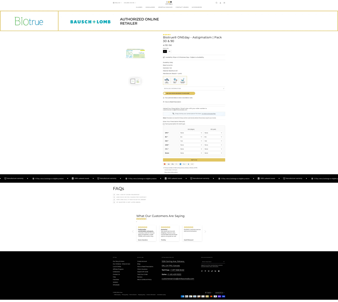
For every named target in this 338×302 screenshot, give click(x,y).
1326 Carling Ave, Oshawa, (173, 261)
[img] (170, 219)
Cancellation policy (161, 294)
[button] (216, 2)
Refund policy (117, 294)
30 (165, 51)
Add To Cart (194, 160)
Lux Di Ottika (117, 266)
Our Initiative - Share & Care (121, 264)
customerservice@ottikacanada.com (178, 279)
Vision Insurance (142, 269)
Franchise (116, 279)
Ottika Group (119, 292)
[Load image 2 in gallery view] (138, 81)
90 (170, 51)
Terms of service (133, 294)
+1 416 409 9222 (174, 274)
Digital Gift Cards (142, 271)
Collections (116, 271)
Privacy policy (125, 294)
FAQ (114, 277)
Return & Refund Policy (144, 279)
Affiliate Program (118, 269)
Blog (138, 264)
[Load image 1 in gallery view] (133, 81)
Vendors (115, 282)
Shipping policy (141, 294)
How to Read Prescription (145, 266)
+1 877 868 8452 (177, 270)
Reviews (139, 277)
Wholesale (116, 284)
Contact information (151, 294)
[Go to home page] (169, 3)
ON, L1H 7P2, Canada (171, 266)
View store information (171, 172)
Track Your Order (142, 274)
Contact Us (116, 274)
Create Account (142, 261)
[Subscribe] (224, 261)
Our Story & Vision (118, 261)
